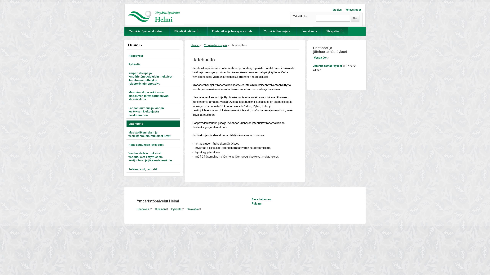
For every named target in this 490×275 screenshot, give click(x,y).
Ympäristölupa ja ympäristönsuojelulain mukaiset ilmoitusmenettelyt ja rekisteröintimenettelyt (150, 78)
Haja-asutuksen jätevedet (146, 144)
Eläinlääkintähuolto (187, 33)
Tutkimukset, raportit (142, 169)
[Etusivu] (154, 16)
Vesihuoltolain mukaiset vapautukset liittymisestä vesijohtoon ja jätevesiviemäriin (150, 157)
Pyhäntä (134, 64)
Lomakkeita (309, 31)
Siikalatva (193, 209)
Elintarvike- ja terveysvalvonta (232, 33)
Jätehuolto (135, 123)
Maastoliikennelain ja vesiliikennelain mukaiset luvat (149, 134)
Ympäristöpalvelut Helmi (146, 33)
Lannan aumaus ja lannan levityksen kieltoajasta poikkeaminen (146, 111)
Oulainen (160, 209)
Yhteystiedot (353, 9)
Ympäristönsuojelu (277, 33)
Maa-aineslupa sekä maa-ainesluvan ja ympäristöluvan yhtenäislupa (148, 96)
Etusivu (337, 9)
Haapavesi (135, 55)
